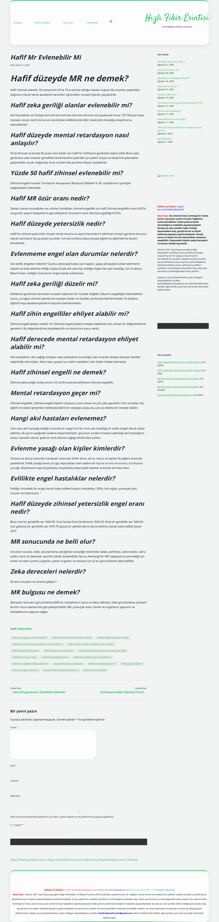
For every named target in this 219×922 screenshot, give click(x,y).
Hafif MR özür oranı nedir (24, 657)
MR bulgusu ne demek (132, 663)
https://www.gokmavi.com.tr (28, 860)
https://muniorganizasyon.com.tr (104, 860)
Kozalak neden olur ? (167, 94)
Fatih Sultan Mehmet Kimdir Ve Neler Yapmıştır (179, 362)
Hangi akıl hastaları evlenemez (68, 663)
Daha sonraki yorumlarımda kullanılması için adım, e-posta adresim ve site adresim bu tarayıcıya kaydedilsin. (62, 816)
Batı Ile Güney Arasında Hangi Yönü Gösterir (178, 378)
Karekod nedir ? (164, 138)
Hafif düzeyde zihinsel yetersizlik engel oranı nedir (102, 650)
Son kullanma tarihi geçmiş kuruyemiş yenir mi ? (180, 102)
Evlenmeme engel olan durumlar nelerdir (72, 637)
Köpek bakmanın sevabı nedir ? (172, 119)
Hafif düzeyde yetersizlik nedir (58, 650)
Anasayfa (17, 22)
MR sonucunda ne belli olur (25, 670)
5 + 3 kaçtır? (16, 825)
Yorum (13, 727)
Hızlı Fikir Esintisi (177, 18)
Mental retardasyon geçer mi (102, 663)
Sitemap (132, 860)
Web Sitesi (15, 795)
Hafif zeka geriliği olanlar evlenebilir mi (92, 657)
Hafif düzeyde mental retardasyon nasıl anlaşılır (91, 644)
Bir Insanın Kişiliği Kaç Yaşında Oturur (175, 395)
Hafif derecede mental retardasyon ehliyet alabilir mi (37, 644)
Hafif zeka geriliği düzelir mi (55, 657)
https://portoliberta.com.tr (65, 860)
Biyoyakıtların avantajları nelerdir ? (173, 78)
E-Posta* (14, 780)
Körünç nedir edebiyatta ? (169, 111)
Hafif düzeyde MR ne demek (25, 650)
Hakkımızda (92, 22)
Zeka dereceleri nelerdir (94, 670)
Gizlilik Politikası (42, 22)
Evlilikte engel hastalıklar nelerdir (113, 637)
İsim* (13, 765)
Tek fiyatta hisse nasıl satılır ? (171, 61)
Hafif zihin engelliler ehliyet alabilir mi (30, 663)
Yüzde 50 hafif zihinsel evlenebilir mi (60, 670)
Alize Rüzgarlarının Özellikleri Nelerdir (39, 692)
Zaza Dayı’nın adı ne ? (167, 86)
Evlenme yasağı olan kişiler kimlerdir (29, 637)
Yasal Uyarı (68, 22)
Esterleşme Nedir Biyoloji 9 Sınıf (122, 692)
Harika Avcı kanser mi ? (168, 69)
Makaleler (25, 629)
